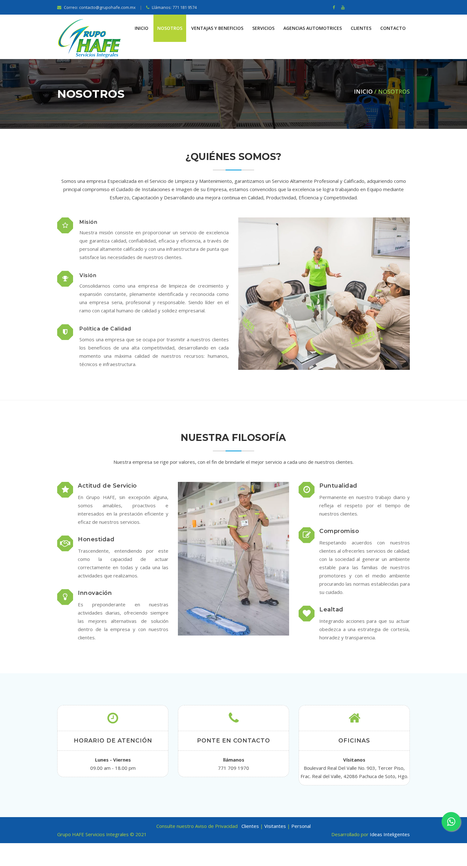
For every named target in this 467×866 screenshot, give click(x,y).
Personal (301, 826)
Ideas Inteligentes (390, 834)
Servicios (263, 28)
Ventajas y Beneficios (217, 28)
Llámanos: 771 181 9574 (174, 7)
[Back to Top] (460, 853)
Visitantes (275, 826)
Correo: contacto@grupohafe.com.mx (99, 7)
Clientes (361, 28)
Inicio (141, 28)
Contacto (393, 28)
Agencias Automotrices (312, 28)
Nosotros (169, 28)
